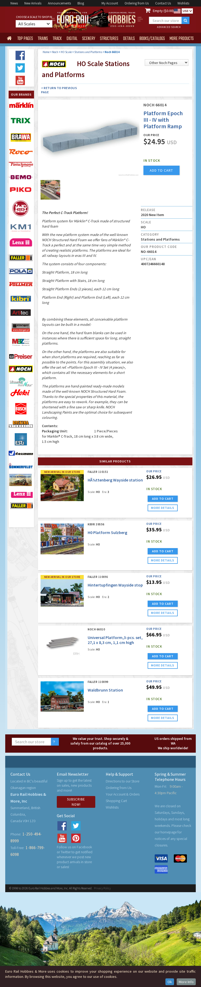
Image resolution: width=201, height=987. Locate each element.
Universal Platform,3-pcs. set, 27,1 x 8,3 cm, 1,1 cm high (115, 640)
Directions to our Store (122, 781)
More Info (186, 981)
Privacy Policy (102, 888)
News (14, 3)
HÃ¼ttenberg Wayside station (115, 480)
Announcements (59, 3)
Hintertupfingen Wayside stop (115, 585)
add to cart (161, 170)
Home (46, 52)
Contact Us (163, 3)
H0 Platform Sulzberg (107, 532)
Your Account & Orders (122, 794)
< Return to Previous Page (59, 90)
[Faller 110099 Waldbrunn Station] (62, 696)
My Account (110, 3)
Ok (170, 981)
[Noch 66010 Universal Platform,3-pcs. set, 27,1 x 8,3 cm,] (62, 644)
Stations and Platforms (88, 52)
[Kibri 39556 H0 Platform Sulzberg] (62, 538)
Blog (80, 3)
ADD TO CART (163, 499)
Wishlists (183, 3)
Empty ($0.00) (163, 10)
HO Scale (66, 52)
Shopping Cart (116, 800)
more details (162, 508)
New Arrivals (32, 3)
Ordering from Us (137, 3)
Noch (55, 52)
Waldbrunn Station (105, 690)
